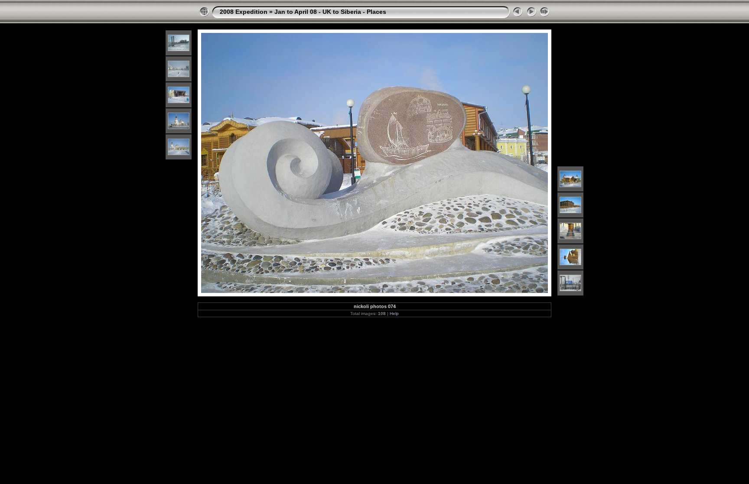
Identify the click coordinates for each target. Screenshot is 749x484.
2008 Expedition (243, 11)
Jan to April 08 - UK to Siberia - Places (330, 11)
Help (394, 313)
